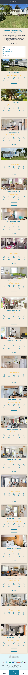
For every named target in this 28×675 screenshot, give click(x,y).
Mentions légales (9, 667)
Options (7, 54)
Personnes (7, 49)
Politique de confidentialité (10, 668)
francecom (23, 666)
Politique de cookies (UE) (17, 667)
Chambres (7, 52)
